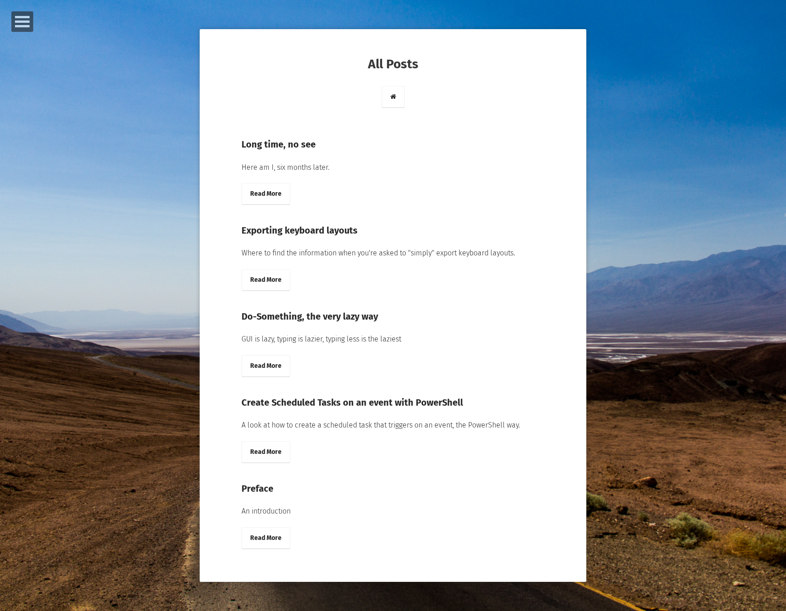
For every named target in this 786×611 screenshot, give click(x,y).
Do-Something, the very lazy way (310, 316)
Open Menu (22, 21)
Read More (266, 194)
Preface (257, 488)
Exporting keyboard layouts (300, 230)
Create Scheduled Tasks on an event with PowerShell (352, 402)
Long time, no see (279, 144)
